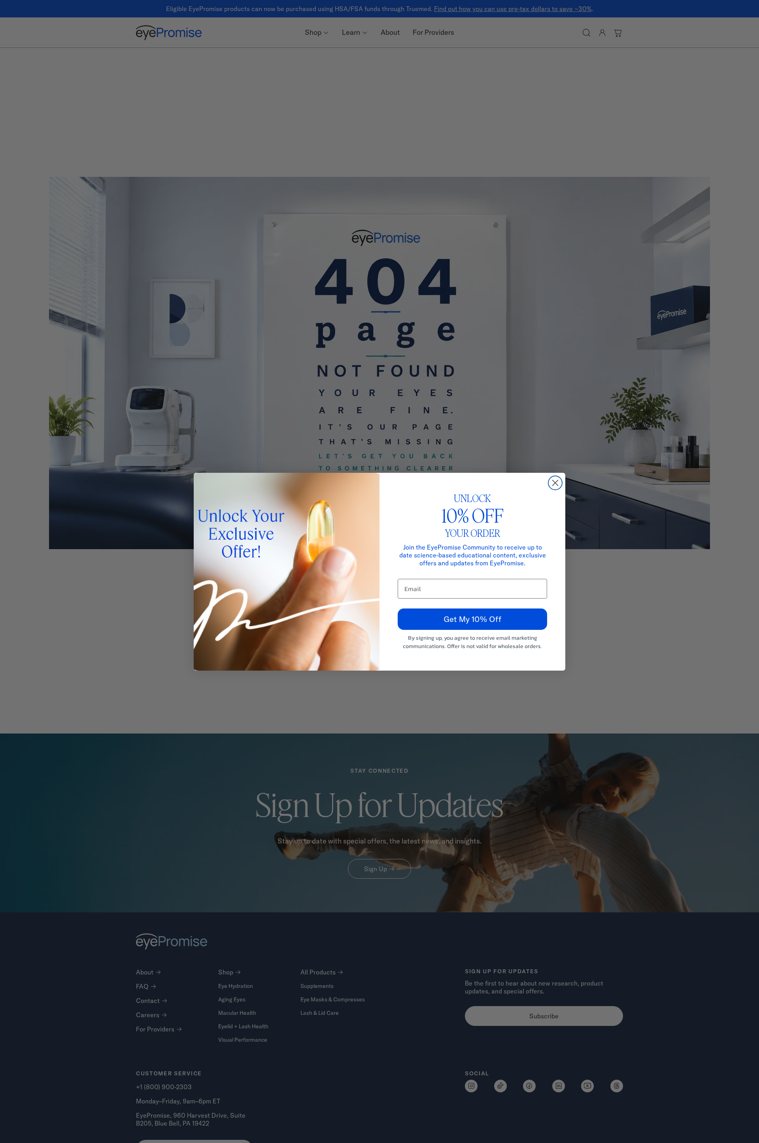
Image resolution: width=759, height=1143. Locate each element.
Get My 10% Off (472, 619)
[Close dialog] (555, 483)
